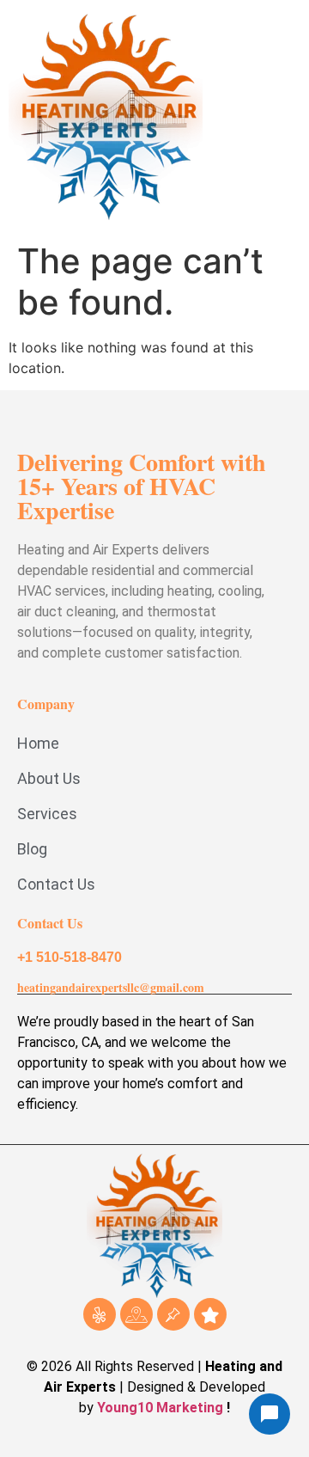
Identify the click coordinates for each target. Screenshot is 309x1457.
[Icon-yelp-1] (99, 1314)
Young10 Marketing (160, 1407)
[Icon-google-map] (136, 1314)
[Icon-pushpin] (173, 1314)
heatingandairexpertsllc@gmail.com (110, 987)
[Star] (210, 1314)
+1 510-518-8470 (69, 957)
